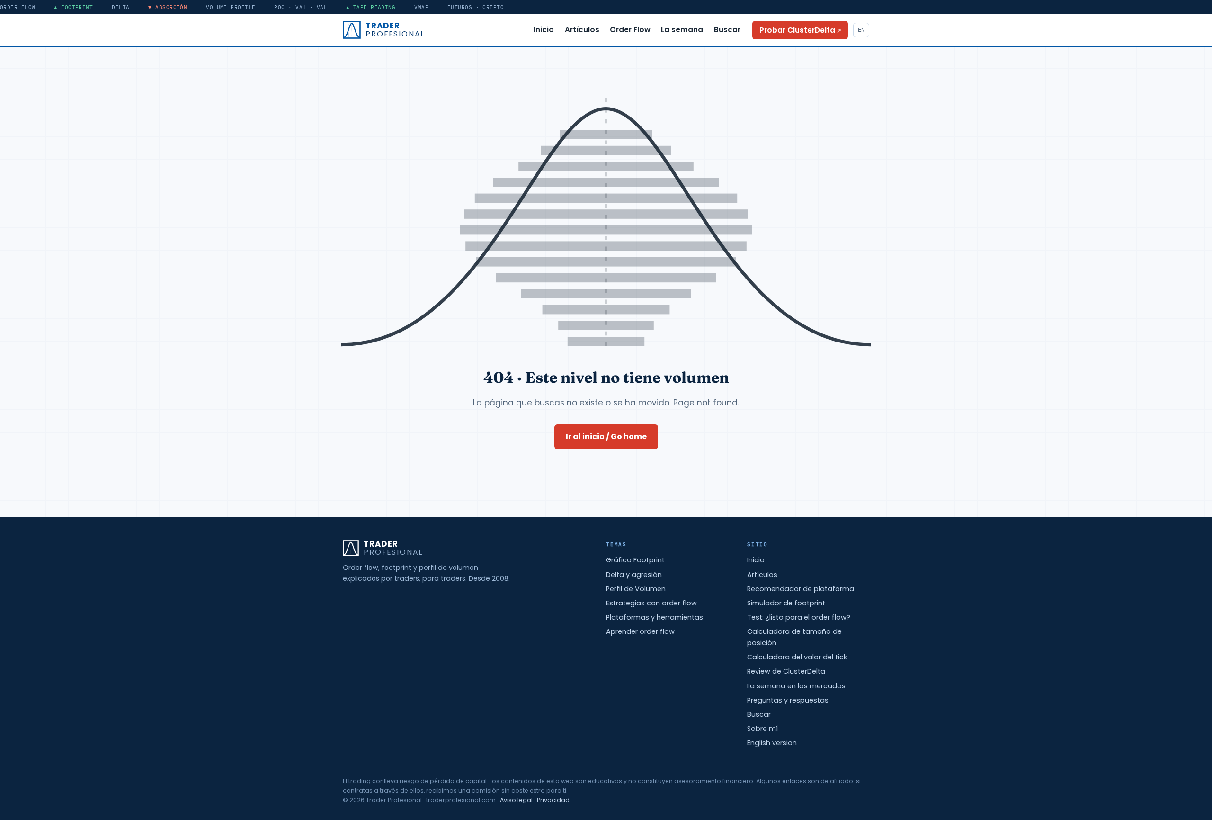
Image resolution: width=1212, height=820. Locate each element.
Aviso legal (516, 800)
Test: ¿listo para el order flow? (798, 617)
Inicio (544, 30)
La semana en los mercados (796, 686)
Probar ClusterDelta (803, 30)
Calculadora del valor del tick (797, 657)
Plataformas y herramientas (654, 617)
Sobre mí (762, 728)
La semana (682, 30)
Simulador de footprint (786, 603)
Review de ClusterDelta (786, 671)
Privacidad (553, 800)
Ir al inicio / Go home (606, 436)
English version (772, 743)
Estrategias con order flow (651, 603)
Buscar (727, 30)
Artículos (582, 30)
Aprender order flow (640, 631)
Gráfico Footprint (635, 560)
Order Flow (630, 30)
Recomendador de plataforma (800, 589)
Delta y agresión (634, 574)
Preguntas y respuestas (788, 700)
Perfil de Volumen (636, 589)
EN (861, 29)
